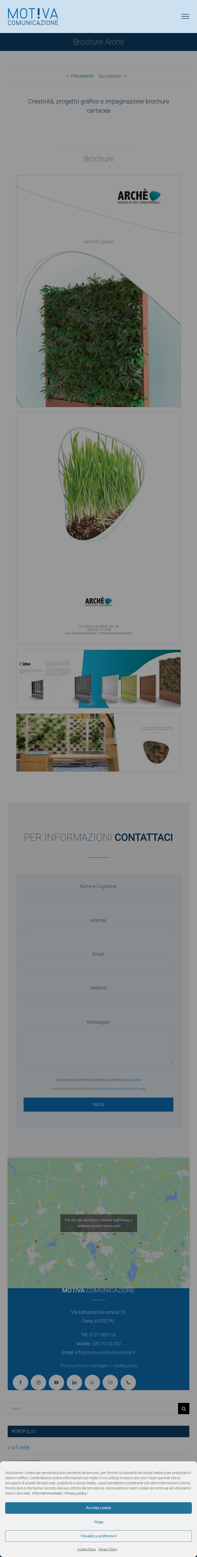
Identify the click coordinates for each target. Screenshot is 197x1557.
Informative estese (47, 1493)
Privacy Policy (107, 1549)
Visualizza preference (99, 1536)
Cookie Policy (86, 1549)
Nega (98, 1522)
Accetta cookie (98, 1508)
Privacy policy (75, 1493)
